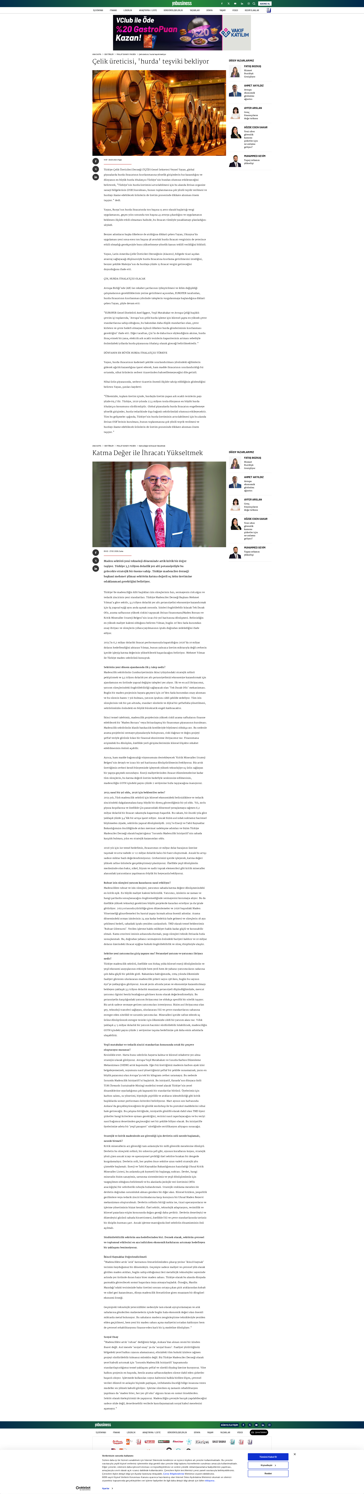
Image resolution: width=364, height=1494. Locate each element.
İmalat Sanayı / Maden (126, 54)
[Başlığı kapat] (295, 1454)
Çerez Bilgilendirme (174, 1474)
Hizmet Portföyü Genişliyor (249, 73)
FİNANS (113, 10)
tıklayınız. (210, 1480)
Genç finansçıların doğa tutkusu (251, 115)
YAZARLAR (195, 10)
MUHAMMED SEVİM (254, 156)
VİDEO (235, 10)
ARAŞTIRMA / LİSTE (148, 10)
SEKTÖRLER (108, 54)
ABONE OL (265, 3)
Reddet (268, 1473)
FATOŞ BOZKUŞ (252, 66)
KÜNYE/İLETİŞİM (229, 1425)
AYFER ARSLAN (253, 108)
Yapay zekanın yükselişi (252, 162)
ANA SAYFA (96, 54)
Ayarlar (105, 1488)
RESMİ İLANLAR (252, 10)
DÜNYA (209, 10)
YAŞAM (223, 10)
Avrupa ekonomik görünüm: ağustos (249, 94)
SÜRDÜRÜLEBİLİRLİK (173, 10)
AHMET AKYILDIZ (254, 85)
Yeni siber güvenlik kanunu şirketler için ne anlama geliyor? (251, 139)
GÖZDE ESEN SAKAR (255, 127)
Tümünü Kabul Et (268, 1457)
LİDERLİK (128, 10)
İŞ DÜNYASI (98, 10)
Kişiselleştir (266, 1465)
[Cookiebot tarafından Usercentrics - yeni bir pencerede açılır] (83, 1488)
